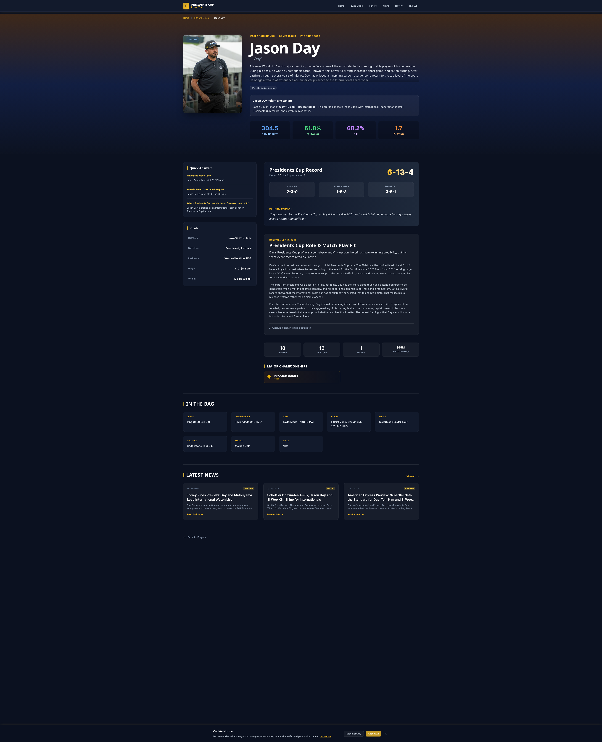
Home (341, 5)
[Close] (386, 734)
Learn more (325, 736)
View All (411, 476)
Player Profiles (201, 17)
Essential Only (353, 733)
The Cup (413, 5)
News (386, 5)
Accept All (373, 733)
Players (373, 5)
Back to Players (196, 537)
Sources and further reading (291, 328)
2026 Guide (357, 5)
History (399, 5)
